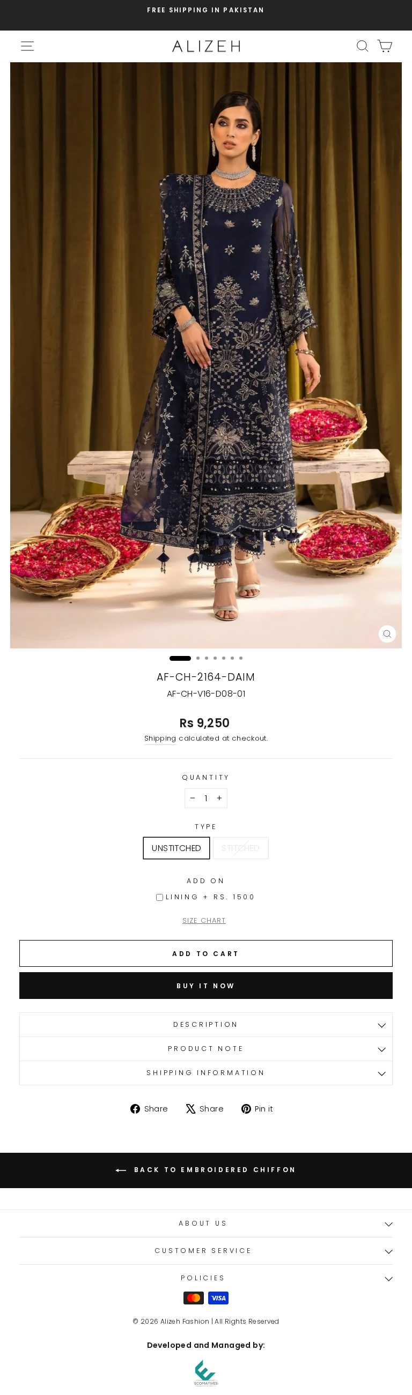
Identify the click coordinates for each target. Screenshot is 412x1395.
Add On (206, 880)
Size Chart (204, 920)
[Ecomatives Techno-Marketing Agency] (206, 1373)
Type (206, 826)
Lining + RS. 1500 (211, 896)
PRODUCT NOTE (206, 1048)
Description (206, 1024)
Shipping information (205, 1072)
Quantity (206, 777)
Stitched (241, 848)
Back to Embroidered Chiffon (213, 1169)
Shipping (160, 738)
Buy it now (206, 985)
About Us (203, 1223)
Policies (203, 1277)
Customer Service (203, 1250)
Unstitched (176, 848)
